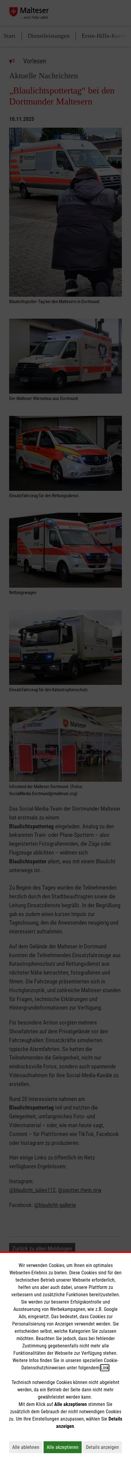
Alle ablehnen (27, 1447)
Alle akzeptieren (64, 1447)
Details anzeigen (104, 1447)
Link (105, 1368)
